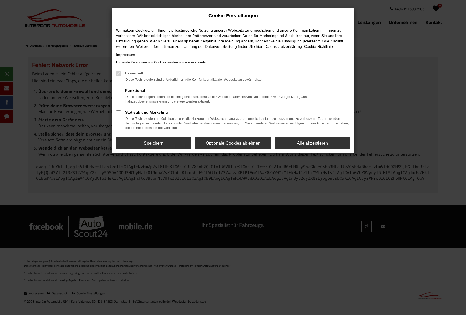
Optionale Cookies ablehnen (233, 143)
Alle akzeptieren (312, 143)
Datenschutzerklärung (283, 46)
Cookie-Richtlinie (318, 46)
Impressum (125, 54)
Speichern (153, 143)
